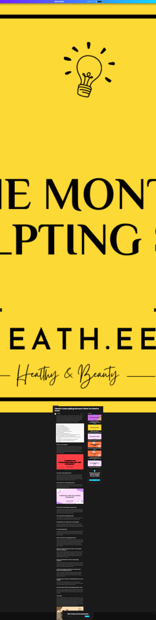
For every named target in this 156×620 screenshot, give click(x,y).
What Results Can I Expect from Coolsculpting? (64, 431)
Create (99, 1)
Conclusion (59, 441)
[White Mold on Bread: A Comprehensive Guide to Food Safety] (94, 427)
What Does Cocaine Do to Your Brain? (94, 440)
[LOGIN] (96, 1)
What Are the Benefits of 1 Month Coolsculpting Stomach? (66, 435)
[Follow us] (93, 1)
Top (88, 1)
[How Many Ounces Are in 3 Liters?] (94, 463)
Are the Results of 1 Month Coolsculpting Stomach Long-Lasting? (67, 439)
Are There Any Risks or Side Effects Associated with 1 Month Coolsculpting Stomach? (69, 437)
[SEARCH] (94, 1)
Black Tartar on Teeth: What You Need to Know (94, 449)
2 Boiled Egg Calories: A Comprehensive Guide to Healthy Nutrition (95, 422)
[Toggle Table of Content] (82, 424)
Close (155, 613)
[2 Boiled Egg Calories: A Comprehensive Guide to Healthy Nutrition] (94, 418)
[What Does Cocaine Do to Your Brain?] (94, 436)
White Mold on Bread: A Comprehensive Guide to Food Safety (94, 432)
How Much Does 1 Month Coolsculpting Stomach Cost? (66, 440)
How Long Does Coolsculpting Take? (62, 430)
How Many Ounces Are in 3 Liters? (95, 467)
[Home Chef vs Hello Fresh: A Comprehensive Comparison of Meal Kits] (94, 453)
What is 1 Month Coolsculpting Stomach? (63, 433)
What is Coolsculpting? (60, 425)
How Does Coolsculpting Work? (62, 426)
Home (91, 1)
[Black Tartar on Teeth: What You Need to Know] (94, 444)
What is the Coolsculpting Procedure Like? (63, 429)
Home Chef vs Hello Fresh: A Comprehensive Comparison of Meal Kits (94, 458)
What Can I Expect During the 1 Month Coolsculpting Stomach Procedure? (68, 434)
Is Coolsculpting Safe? (60, 432)
